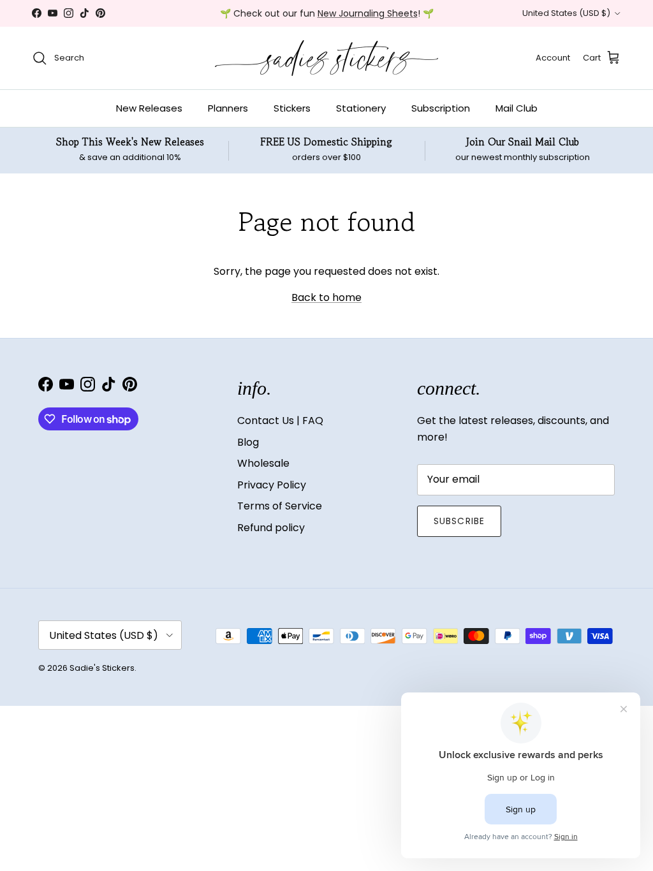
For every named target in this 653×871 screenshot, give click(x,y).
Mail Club (516, 108)
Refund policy (271, 527)
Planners (228, 108)
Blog (248, 442)
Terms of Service (279, 506)
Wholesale (263, 463)
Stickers (292, 108)
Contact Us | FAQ (280, 420)
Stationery (361, 108)
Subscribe (459, 521)
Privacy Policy (271, 485)
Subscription (440, 108)
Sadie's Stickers (102, 668)
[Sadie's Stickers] (326, 58)
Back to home (326, 297)
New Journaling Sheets (368, 13)
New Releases (149, 108)
